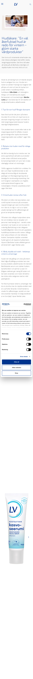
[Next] (28, 537)
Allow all (16, 362)
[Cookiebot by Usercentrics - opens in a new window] (23, 304)
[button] (3, 4)
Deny (16, 373)
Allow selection (16, 367)
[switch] (28, 339)
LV (16, 4)
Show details (24, 356)
